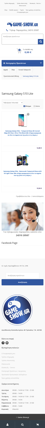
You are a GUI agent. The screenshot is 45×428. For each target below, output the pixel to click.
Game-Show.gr (23, 417)
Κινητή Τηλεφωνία (24, 70)
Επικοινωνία (22, 5)
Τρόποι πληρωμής (9, 3)
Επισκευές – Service (35, 3)
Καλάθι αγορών (13, 10)
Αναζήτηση (22, 282)
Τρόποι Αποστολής (22, 3)
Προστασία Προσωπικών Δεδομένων (14, 375)
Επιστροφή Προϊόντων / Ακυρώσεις (14, 371)
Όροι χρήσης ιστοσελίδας (33, 10)
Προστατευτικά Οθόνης (11, 76)
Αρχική (5, 70)
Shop (5, 10)
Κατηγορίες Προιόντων (16, 63)
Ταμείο (22, 10)
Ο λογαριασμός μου (22, 12)
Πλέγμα (28, 106)
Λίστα (37, 106)
